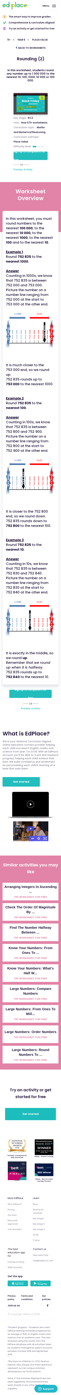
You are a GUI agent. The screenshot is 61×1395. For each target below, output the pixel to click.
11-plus (36, 1240)
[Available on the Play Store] (41, 1284)
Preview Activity (23, 169)
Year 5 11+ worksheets (34, 122)
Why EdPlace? (15, 1204)
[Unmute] (32, 838)
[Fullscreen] (45, 838)
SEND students (15, 1267)
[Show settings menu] (39, 838)
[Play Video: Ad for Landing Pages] (30, 828)
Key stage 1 (38, 1218)
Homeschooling (16, 1261)
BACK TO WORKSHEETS (32, 48)
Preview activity (30, 708)
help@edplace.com (43, 1260)
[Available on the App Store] (18, 1284)
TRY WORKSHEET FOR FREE (30, 897)
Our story (12, 1215)
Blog (35, 1204)
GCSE (36, 1234)
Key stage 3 (39, 1229)
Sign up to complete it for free (29, 156)
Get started (21, 782)
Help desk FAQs (40, 1255)
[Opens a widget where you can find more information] (46, 1389)
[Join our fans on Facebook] (47, 1305)
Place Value (21, 141)
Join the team (15, 1229)
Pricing (11, 1209)
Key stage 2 (39, 1223)
